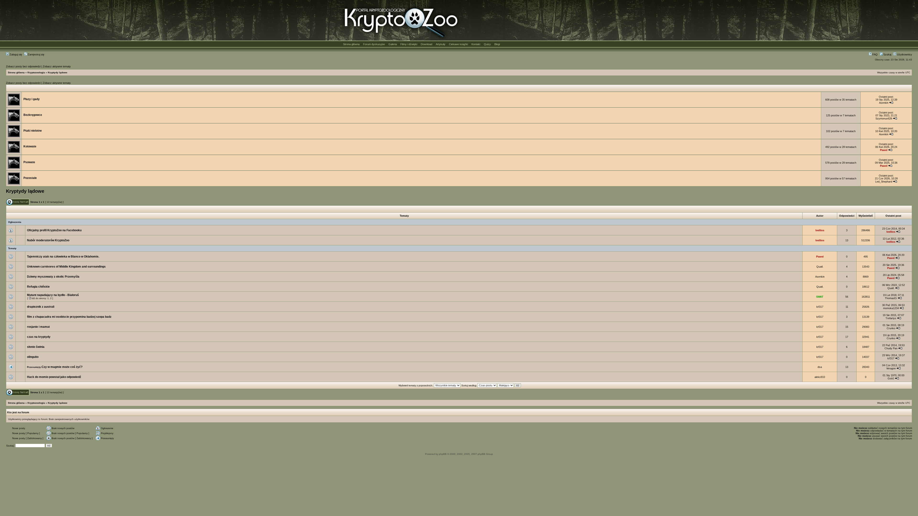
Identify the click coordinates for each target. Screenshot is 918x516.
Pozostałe (30, 178)
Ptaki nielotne (32, 130)
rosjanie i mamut (38, 326)
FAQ (875, 54)
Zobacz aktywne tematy (57, 66)
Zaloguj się (15, 54)
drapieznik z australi (40, 306)
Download (426, 44)
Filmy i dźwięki (408, 44)
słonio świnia (35, 347)
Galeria (392, 44)
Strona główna (351, 44)
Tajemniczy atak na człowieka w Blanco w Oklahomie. (63, 256)
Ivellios (819, 230)
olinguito (32, 357)
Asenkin (883, 102)
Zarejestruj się (35, 54)
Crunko (891, 328)
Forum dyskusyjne (374, 44)
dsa (820, 367)
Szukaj (887, 54)
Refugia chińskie (38, 286)
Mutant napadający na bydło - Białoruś (53, 295)
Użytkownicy (904, 54)
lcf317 (819, 306)
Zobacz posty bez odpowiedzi (23, 66)
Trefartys (890, 318)
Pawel (883, 150)
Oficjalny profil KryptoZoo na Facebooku (54, 230)
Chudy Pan (891, 348)
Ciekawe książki (458, 44)
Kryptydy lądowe (57, 72)
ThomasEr (891, 298)
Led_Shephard (883, 181)
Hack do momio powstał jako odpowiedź (54, 377)
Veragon (891, 368)
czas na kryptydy (38, 337)
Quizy (487, 44)
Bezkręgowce (32, 115)
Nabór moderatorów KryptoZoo (48, 240)
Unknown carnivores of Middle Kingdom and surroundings (66, 266)
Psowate (29, 162)
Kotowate (29, 146)
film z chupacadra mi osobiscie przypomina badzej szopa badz (69, 316)
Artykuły (440, 44)
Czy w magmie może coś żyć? (62, 367)
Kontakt (475, 44)
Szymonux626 (883, 118)
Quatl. (819, 266)
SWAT (819, 296)
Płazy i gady (31, 99)
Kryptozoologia (36, 72)
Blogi (497, 44)
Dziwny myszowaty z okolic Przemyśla (53, 276)
